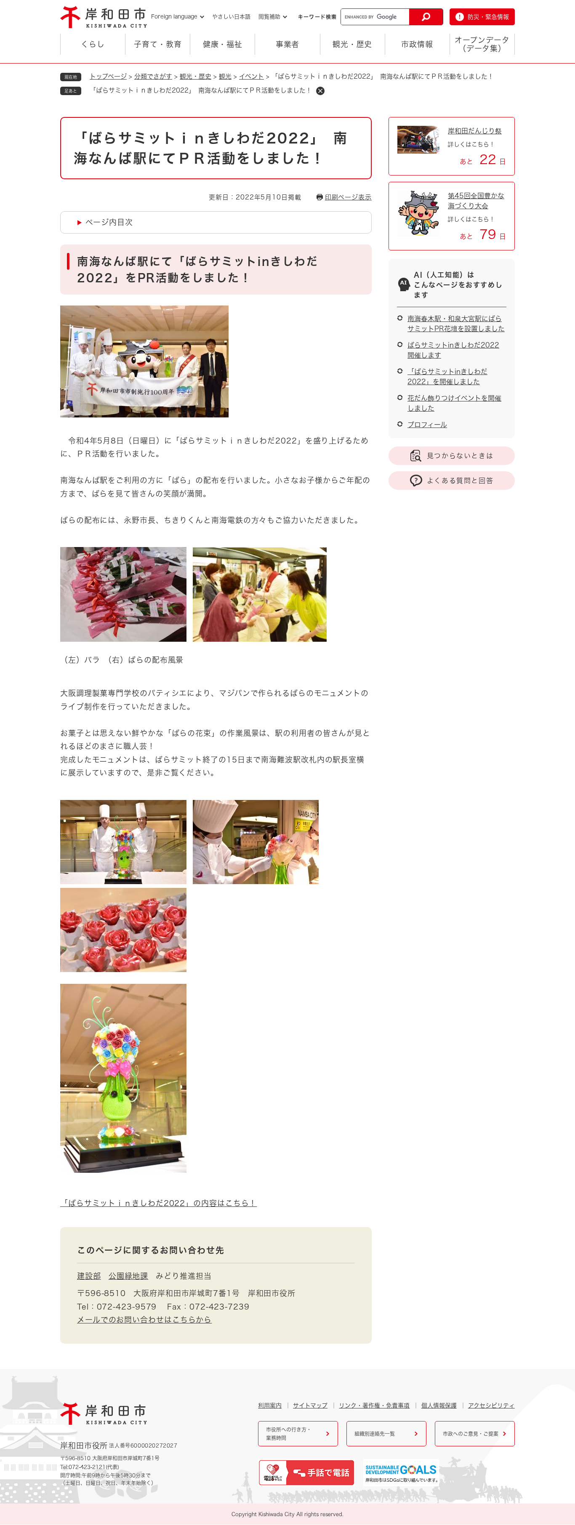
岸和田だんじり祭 (475, 131)
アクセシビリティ (491, 1405)
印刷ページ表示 (348, 197)
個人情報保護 (439, 1405)
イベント (251, 76)
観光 (225, 76)
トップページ (108, 76)
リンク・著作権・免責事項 (374, 1405)
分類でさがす (153, 76)
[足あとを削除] (320, 91)
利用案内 (270, 1405)
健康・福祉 (223, 44)
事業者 (288, 44)
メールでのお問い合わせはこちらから (144, 1319)
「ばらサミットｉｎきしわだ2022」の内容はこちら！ (158, 1203)
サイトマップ (310, 1405)
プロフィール (427, 424)
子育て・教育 (157, 44)
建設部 (89, 1276)
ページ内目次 (109, 222)
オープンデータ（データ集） (482, 44)
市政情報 (417, 44)
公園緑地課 (129, 1276)
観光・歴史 (353, 44)
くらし (93, 44)
